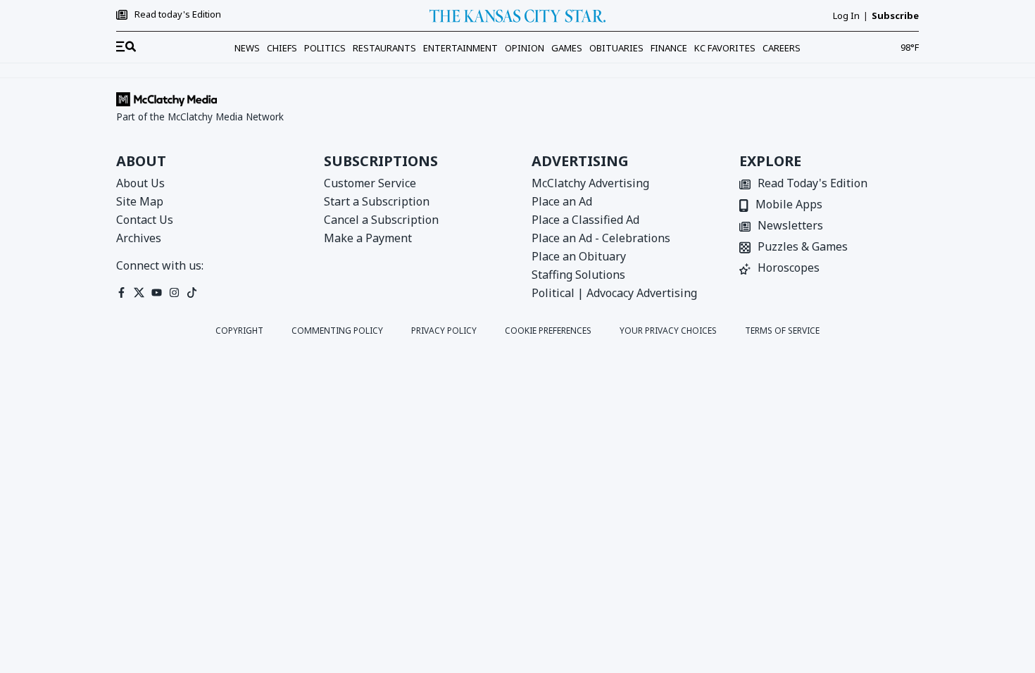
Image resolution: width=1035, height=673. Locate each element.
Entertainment (460, 48)
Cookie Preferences (548, 331)
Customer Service (370, 183)
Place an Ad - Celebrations (601, 238)
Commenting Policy (337, 331)
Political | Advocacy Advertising (614, 292)
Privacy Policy (444, 331)
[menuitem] (126, 47)
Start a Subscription (376, 201)
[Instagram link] (174, 292)
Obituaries (616, 48)
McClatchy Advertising (590, 183)
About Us (140, 183)
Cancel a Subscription (381, 219)
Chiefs (282, 48)
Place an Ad (562, 201)
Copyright (239, 331)
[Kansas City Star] (517, 16)
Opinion (524, 48)
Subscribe (895, 15)
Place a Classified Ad (585, 219)
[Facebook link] (121, 292)
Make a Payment (368, 238)
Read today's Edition (177, 15)
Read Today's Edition (812, 184)
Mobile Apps (788, 205)
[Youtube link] (156, 292)
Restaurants (384, 48)
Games (566, 48)
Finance (669, 48)
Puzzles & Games (803, 247)
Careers (782, 48)
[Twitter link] (139, 292)
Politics (325, 48)
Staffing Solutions (578, 274)
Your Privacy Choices (668, 331)
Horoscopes (789, 268)
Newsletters (790, 226)
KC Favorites (724, 48)
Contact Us (144, 219)
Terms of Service (782, 331)
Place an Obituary (579, 256)
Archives (138, 238)
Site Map (139, 201)
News (247, 48)
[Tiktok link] (192, 292)
